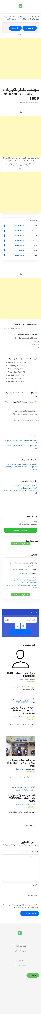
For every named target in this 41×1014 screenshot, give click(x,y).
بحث (14, 28)
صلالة (37, 16)
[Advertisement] (20, 58)
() (24, 102)
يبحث (20, 632)
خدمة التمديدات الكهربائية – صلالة (21, 16)
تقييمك (35, 851)
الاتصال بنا (34, 555)
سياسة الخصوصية (20, 965)
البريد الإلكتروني (31, 895)
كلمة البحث (7, 620)
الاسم (35, 885)
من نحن (20, 960)
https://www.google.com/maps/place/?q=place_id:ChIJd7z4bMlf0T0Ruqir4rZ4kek (21, 466)
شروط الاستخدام (20, 951)
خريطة (29, 28)
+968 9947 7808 (26, 573)
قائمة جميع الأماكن (20, 946)
